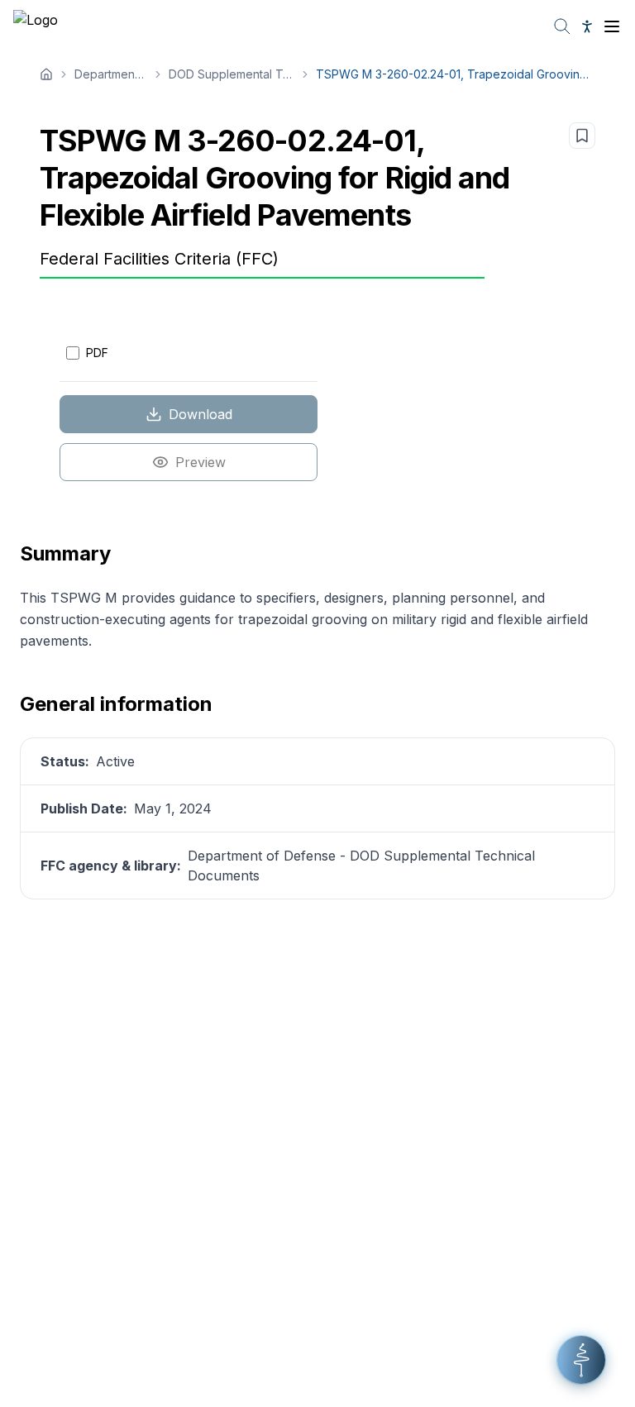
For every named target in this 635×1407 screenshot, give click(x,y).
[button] (581, 1360)
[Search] (562, 26)
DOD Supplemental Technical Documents (232, 74)
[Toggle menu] (612, 26)
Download (200, 414)
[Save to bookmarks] (582, 135)
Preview (200, 462)
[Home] (46, 74)
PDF (97, 353)
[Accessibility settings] (587, 26)
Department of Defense (110, 74)
